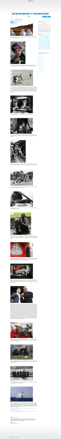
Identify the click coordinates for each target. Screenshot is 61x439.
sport (43, 49)
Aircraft (42, 35)
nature (49, 48)
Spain (43, 46)
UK (47, 46)
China (48, 36)
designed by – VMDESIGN (31, 436)
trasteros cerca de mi (40, 65)
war (49, 49)
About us (11, 436)
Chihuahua (34, 408)
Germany (40, 40)
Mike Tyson (27, 408)
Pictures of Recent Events (44, 42)
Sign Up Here (45, 16)
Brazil (45, 35)
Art (43, 35)
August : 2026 (44, 23)
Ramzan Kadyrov (24, 408)
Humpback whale (12, 409)
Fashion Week (46, 39)
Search (29, 16)
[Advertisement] (30, 7)
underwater (47, 49)
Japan (49, 40)
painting (39, 49)
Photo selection (15, 408)
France (49, 39)
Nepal (39, 41)
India (44, 40)
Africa (40, 35)
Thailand (45, 46)
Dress (39, 39)
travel (45, 49)
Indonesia (47, 40)
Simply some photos (17, 409)
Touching (12, 19)
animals (40, 48)
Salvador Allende (19, 408)
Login (49, 16)
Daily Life (46, 38)
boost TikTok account (40, 68)
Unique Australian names (41, 62)
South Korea (40, 46)
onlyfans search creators (41, 60)
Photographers (47, 41)
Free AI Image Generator (41, 57)
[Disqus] (23, 425)
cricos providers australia (41, 70)
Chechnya (31, 408)
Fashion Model (42, 39)
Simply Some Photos (18, 19)
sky (41, 49)
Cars (49, 35)
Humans (42, 40)
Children (45, 36)
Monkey (11, 408)
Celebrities (42, 36)
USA (48, 46)
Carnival (47, 35)
